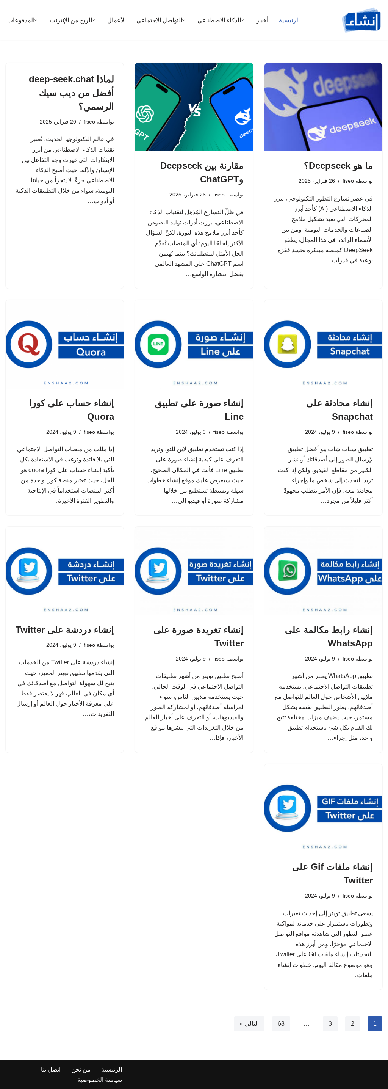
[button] (242, 20)
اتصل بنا (51, 1069)
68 (281, 1023)
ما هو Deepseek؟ (338, 165)
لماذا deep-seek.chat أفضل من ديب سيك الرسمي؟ (71, 92)
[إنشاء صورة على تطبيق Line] (194, 344)
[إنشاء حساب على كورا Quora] (65, 344)
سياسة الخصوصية (99, 1079)
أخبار (262, 20)
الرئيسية (289, 20)
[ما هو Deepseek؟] (323, 107)
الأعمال (116, 20)
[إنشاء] (361, 20)
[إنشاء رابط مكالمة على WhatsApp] (323, 571)
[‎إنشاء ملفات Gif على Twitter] (323, 808)
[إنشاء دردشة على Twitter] (65, 571)
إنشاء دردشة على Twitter (65, 630)
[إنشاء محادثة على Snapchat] (323, 344)
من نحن (81, 1069)
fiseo (348, 181)
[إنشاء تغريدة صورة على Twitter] (194, 571)
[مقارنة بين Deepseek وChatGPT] (194, 107)
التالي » (249, 1023)
